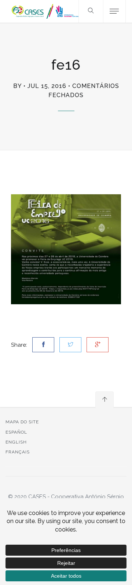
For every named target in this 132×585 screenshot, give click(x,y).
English (16, 442)
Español (16, 432)
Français (18, 452)
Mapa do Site (22, 421)
